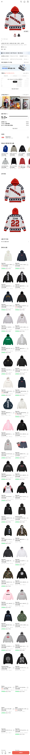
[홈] (24, 1)
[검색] (21, 1)
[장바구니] (27, 1)
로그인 (15, 81)
